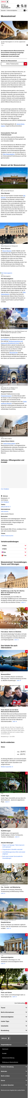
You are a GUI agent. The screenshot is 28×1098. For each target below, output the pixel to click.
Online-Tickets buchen (7, 535)
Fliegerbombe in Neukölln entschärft (12, 849)
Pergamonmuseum (6, 396)
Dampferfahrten (6, 922)
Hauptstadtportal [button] (6, 1044)
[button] (25, 10)
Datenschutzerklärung (8, 1058)
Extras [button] (3, 1080)
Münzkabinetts (14, 352)
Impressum (5, 1049)
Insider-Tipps (5, 795)
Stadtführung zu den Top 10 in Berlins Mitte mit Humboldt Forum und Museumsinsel (12, 592)
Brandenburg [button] (5, 1030)
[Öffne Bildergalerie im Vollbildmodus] (27, 45)
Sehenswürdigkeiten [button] (7, 1017)
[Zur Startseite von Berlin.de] (5, 1039)
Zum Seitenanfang (20, 1003)
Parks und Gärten (6, 992)
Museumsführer (6, 674)
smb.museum (4, 511)
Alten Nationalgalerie (9, 154)
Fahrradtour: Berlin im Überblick (11, 632)
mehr (22, 602)
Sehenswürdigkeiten (7, 957)
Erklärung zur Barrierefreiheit (10, 1062)
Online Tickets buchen (12, 63)
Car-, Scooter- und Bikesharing (10, 887)
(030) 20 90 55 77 (6, 506)
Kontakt (4, 1053)
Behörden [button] (4, 1071)
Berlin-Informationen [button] (7, 1012)
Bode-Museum (5, 339)
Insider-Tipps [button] (5, 1021)
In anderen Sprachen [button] (7, 1085)
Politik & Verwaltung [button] (7, 1067)
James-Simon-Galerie (9, 443)
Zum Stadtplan (5, 489)
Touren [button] (3, 1007)
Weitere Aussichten (6, 766)
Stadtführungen (6, 831)
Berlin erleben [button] (5, 1076)
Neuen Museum (7, 251)
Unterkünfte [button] (4, 1026)
